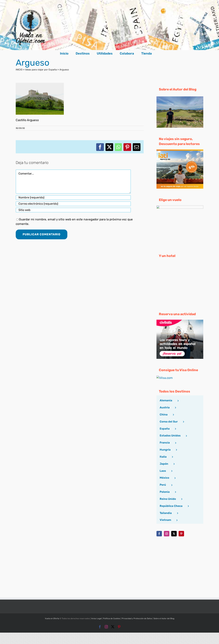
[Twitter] (174, 533)
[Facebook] (159, 533)
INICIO (19, 69)
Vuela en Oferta (52, 618)
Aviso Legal (96, 618)
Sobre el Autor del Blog (164, 618)
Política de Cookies (111, 618)
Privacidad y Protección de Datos (137, 618)
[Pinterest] (181, 533)
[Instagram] (166, 533)
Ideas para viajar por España (41, 69)
